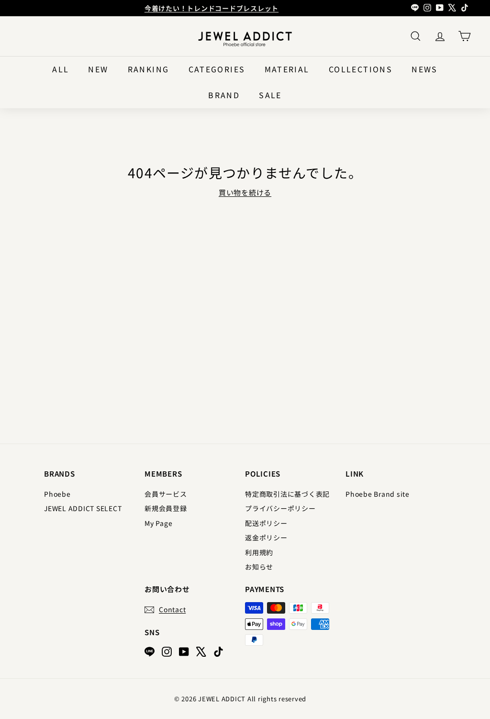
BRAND (224, 95)
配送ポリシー (266, 523)
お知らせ (259, 566)
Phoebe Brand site (377, 494)
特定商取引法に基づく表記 (287, 494)
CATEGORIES (217, 69)
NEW (98, 69)
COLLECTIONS (360, 69)
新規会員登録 (166, 508)
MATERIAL (287, 69)
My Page (158, 523)
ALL (60, 69)
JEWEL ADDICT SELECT (83, 508)
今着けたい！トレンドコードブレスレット (211, 8)
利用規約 (259, 552)
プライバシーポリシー (280, 508)
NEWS (425, 69)
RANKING (148, 69)
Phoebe (57, 494)
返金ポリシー (266, 537)
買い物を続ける (245, 192)
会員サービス (166, 494)
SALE (270, 95)
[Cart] (464, 36)
